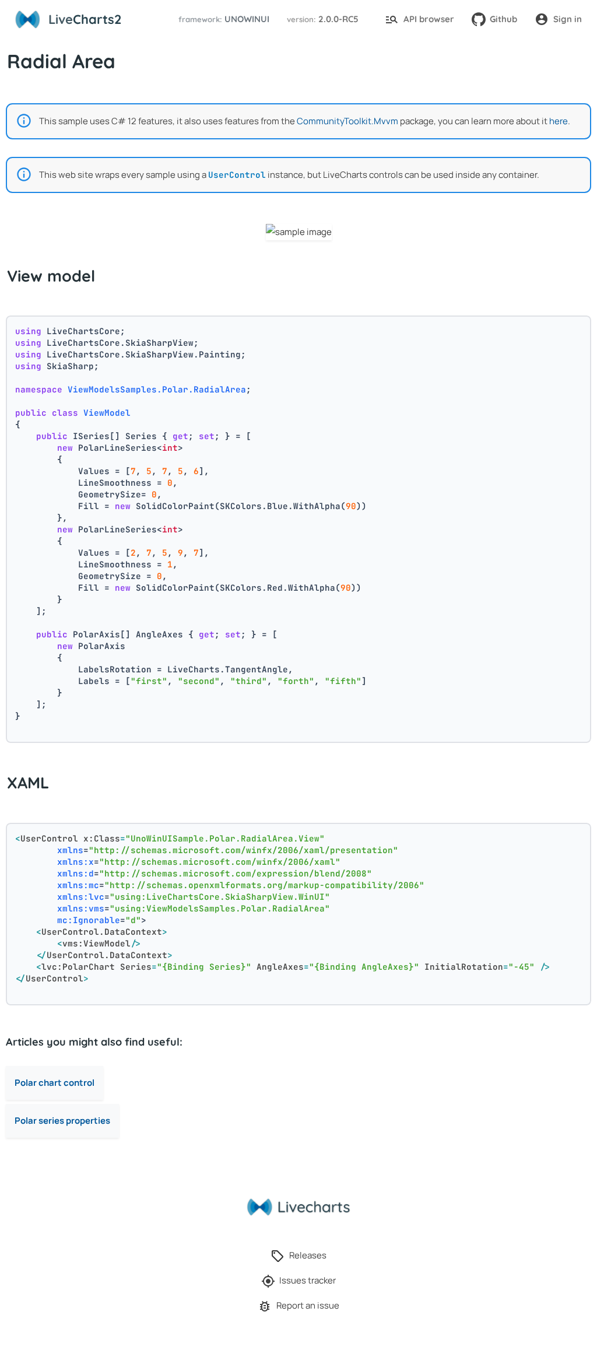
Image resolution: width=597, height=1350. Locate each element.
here (558, 121)
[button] (222, 19)
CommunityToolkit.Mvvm (347, 121)
